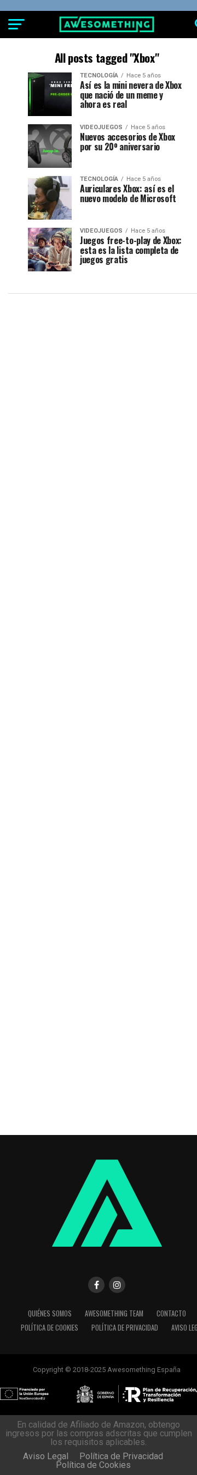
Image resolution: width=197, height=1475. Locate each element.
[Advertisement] (98, 403)
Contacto (171, 1313)
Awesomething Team (114, 1313)
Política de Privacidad (124, 1327)
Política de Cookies (49, 1327)
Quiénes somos (50, 1313)
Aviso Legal (45, 1456)
